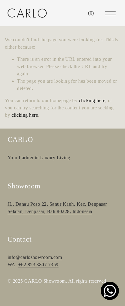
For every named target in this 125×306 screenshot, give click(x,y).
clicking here (92, 100)
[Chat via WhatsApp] (110, 291)
